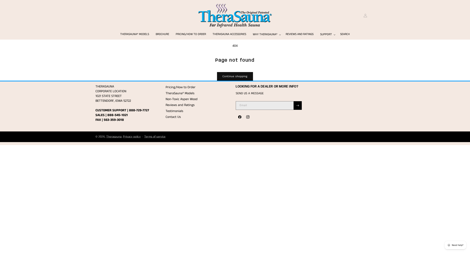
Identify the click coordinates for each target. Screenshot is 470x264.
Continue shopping (235, 76)
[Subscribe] (298, 105)
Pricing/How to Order (181, 87)
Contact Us (173, 117)
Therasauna (114, 137)
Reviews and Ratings (180, 105)
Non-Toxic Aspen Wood (182, 99)
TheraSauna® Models (180, 93)
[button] (266, 34)
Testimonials (174, 111)
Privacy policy (131, 137)
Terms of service (155, 137)
